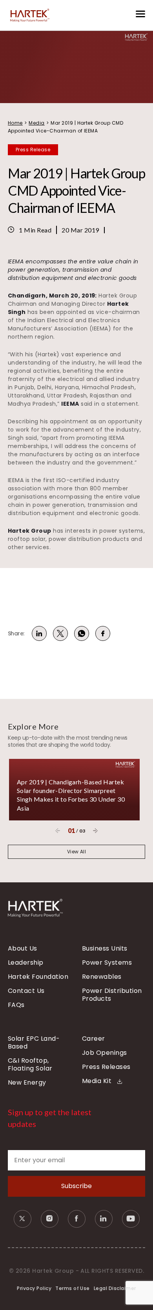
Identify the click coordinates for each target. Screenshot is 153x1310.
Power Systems (107, 963)
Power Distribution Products (112, 995)
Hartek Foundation (38, 977)
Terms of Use (72, 1288)
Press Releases (106, 1067)
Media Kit (97, 1081)
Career (93, 1039)
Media (36, 123)
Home (15, 123)
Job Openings (104, 1053)
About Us (22, 949)
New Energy (27, 1083)
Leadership (26, 963)
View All (76, 851)
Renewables (102, 977)
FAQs (16, 1005)
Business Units (105, 949)
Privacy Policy (34, 1288)
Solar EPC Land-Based (34, 1043)
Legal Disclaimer (115, 1288)
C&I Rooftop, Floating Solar (30, 1064)
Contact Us (26, 991)
